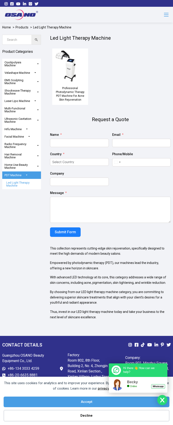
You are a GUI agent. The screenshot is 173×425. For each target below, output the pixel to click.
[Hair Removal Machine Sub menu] (39, 156)
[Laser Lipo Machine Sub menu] (36, 101)
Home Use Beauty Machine (16, 166)
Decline (86, 415)
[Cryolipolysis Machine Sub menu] (39, 64)
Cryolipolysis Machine (13, 64)
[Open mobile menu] (166, 14)
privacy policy (109, 388)
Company (57, 173)
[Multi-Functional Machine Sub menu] (39, 110)
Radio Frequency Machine (15, 145)
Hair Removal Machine (13, 156)
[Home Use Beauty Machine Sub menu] (39, 166)
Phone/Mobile (122, 154)
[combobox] (117, 162)
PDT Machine (13, 175)
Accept (86, 402)
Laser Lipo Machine (17, 101)
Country (55, 154)
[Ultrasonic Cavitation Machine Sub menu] (39, 120)
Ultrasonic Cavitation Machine (18, 120)
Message (57, 193)
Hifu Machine (13, 129)
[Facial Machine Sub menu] (30, 136)
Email (116, 134)
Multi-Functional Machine (15, 110)
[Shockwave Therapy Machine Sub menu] (39, 92)
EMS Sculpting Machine (14, 82)
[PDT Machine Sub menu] (28, 175)
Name (54, 134)
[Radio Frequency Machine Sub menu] (39, 145)
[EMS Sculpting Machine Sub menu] (39, 81)
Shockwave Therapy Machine (18, 92)
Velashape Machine (17, 72)
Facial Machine (14, 136)
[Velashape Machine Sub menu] (36, 72)
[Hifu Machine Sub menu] (28, 129)
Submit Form (65, 232)
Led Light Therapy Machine (18, 184)
